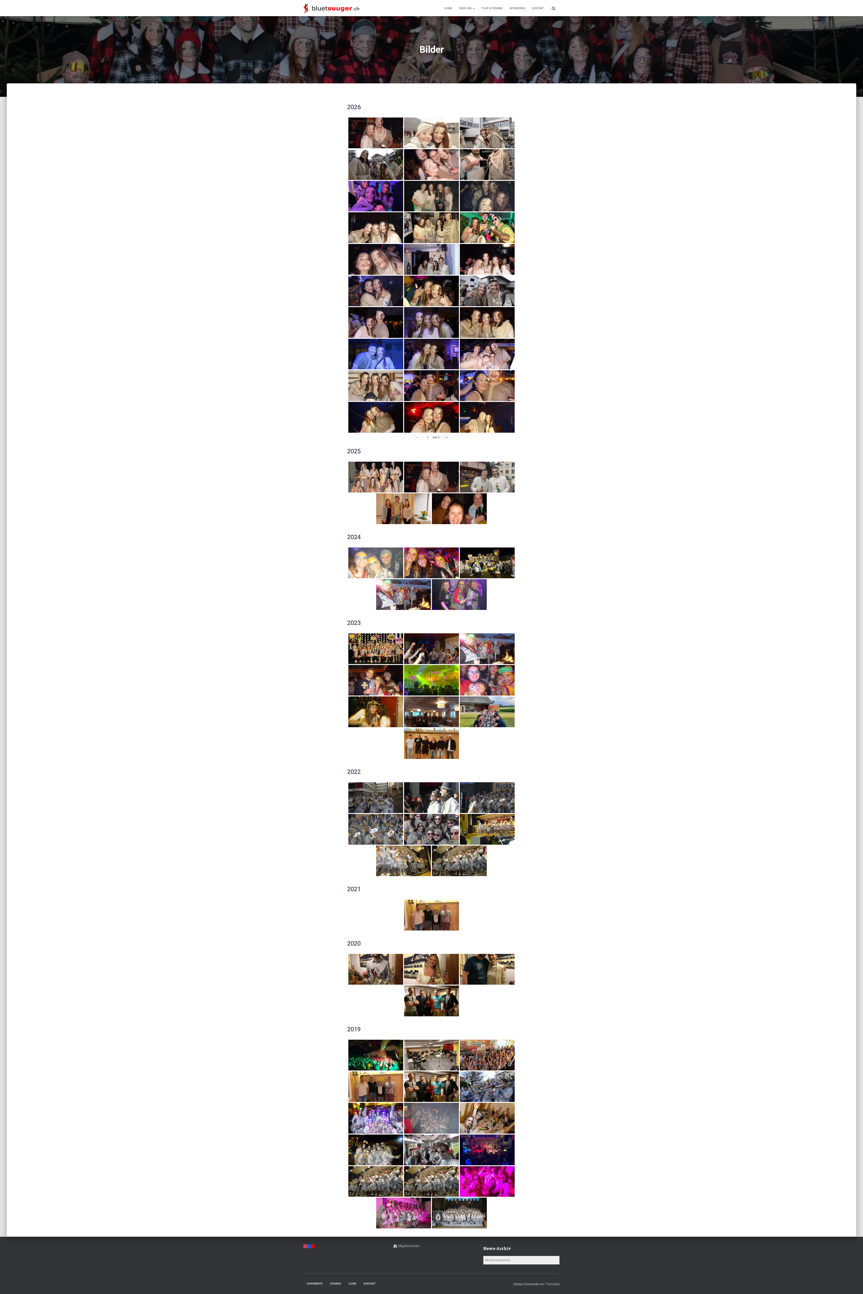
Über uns (465, 8)
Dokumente (315, 1283)
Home (448, 8)
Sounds (335, 1283)
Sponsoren (517, 8)
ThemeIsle (552, 1284)
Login (352, 1283)
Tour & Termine (492, 8)
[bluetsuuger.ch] (331, 8)
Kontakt (538, 8)
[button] (473, 8)
